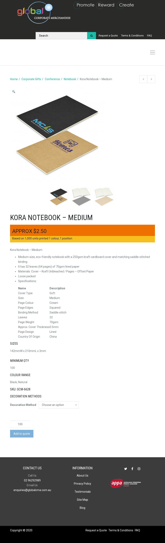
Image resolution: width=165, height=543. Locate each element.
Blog (82, 507)
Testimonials (82, 491)
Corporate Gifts (31, 79)
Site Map (82, 499)
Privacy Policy (82, 483)
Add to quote (21, 433)
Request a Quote (108, 35)
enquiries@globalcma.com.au (32, 490)
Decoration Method (23, 404)
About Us (82, 475)
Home (14, 79)
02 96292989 (32, 480)
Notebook (70, 79)
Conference (52, 79)
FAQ (149, 35)
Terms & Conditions (132, 35)
